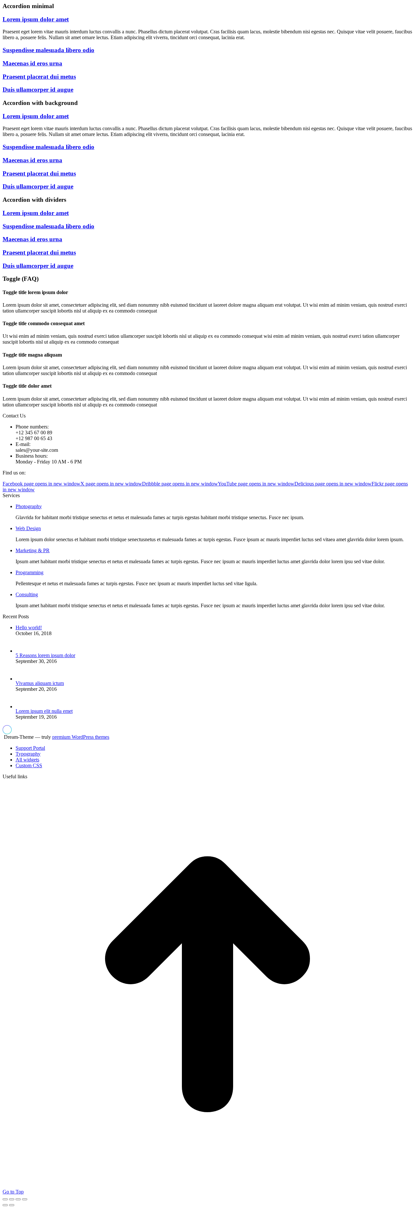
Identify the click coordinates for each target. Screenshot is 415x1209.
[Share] (11, 1199)
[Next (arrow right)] (11, 1205)
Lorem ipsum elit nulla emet (44, 711)
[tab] (207, 19)
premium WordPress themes (80, 737)
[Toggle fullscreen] (18, 1199)
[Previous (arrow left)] (5, 1205)
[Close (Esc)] (5, 1199)
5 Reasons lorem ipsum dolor (45, 655)
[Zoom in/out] (24, 1199)
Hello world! (29, 627)
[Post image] (26, 651)
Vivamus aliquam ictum (40, 683)
